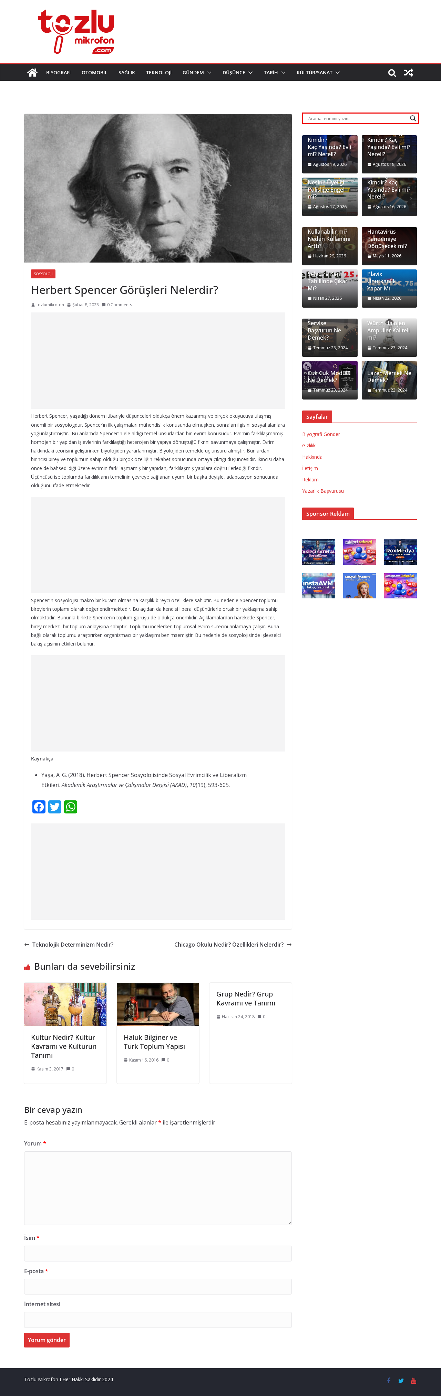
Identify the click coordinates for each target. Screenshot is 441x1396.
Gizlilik (309, 445)
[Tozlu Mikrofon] (32, 72)
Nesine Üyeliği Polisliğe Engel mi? (326, 189)
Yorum (35, 1143)
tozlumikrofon (50, 305)
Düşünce (234, 72)
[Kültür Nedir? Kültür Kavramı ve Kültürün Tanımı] (65, 987)
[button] (208, 72)
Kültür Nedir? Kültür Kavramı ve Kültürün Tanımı (63, 1046)
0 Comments (119, 305)
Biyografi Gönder (321, 434)
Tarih (271, 72)
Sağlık (127, 72)
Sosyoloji (43, 273)
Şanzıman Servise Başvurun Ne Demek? (324, 327)
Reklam (310, 479)
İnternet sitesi (42, 1304)
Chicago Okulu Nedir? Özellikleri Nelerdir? (229, 944)
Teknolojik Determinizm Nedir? (72, 944)
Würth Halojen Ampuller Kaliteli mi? (388, 330)
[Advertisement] (158, 360)
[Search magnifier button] (413, 118)
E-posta (36, 1271)
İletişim (310, 468)
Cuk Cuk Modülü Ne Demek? (329, 377)
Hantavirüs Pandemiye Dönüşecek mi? (387, 238)
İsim (32, 1238)
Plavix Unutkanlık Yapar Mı (381, 281)
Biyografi (58, 72)
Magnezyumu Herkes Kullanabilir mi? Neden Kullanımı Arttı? (329, 232)
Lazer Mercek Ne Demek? (389, 377)
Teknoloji (159, 72)
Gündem (193, 72)
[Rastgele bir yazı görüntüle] (408, 72)
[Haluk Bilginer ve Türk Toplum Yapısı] (158, 987)
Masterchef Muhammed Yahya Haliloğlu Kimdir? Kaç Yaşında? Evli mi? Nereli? (388, 136)
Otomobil (94, 72)
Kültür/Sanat (314, 72)
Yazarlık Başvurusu (323, 491)
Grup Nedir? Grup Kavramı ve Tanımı (245, 998)
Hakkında (312, 457)
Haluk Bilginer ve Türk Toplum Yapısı (154, 1042)
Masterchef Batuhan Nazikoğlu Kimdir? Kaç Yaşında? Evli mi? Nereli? (388, 178)
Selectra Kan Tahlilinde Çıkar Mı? (328, 281)
